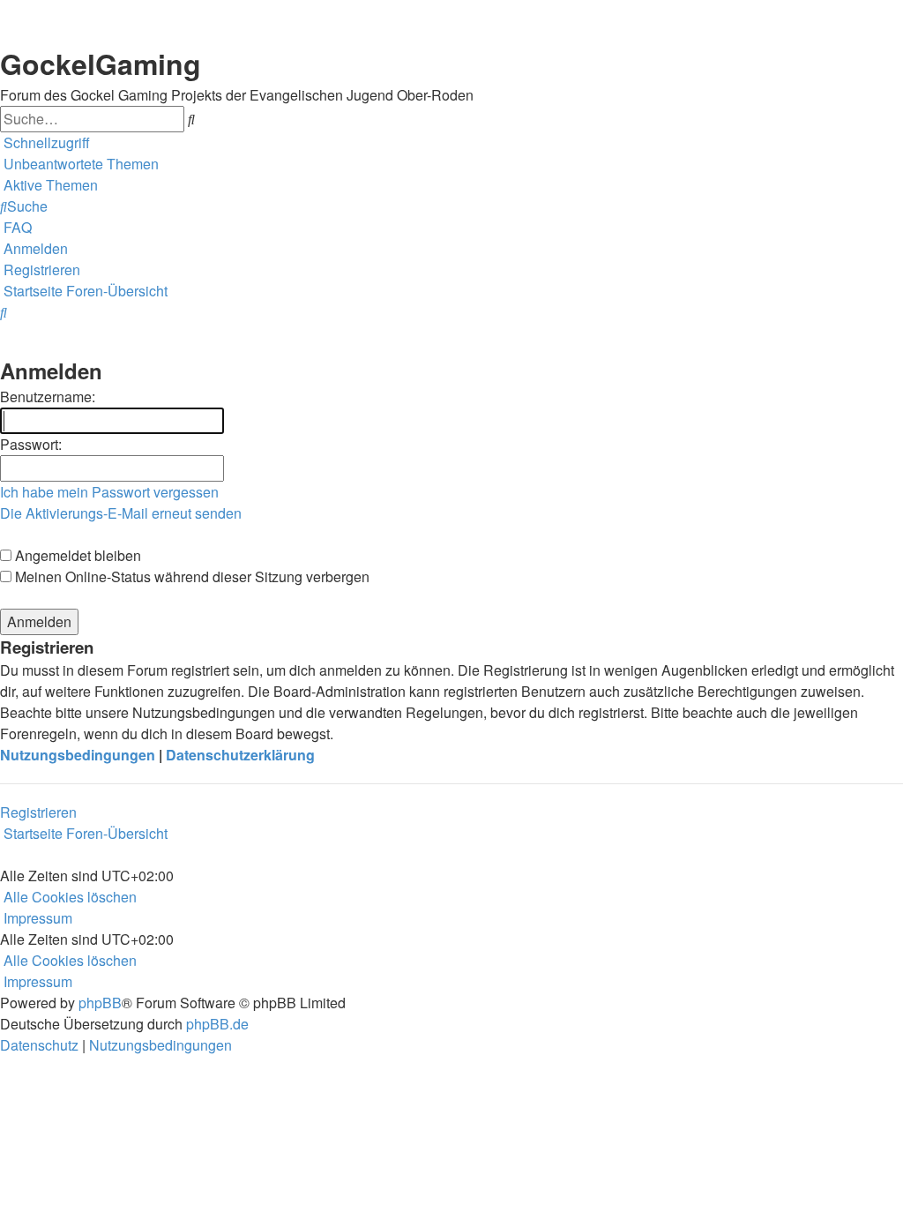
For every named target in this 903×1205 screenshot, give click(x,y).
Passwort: (31, 444)
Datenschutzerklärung (240, 755)
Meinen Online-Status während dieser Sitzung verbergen (190, 576)
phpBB (100, 1002)
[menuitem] (79, 164)
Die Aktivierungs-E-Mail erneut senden (121, 513)
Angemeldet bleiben (76, 555)
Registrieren (38, 812)
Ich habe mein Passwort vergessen (109, 492)
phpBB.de (217, 1024)
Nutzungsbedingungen (77, 755)
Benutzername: (47, 396)
